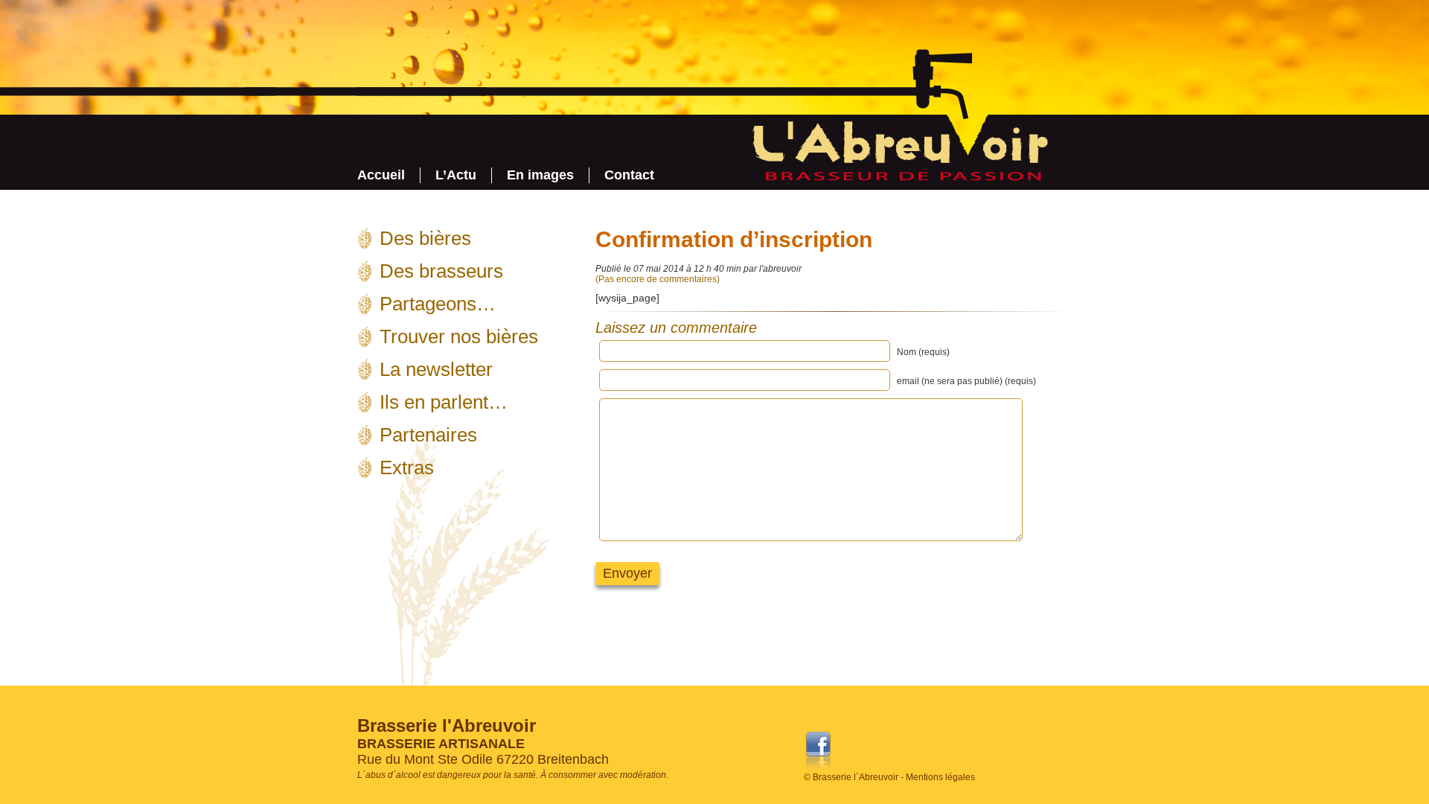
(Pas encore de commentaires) (657, 279)
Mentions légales (940, 777)
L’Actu (455, 175)
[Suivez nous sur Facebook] (818, 770)
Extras (407, 467)
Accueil (381, 175)
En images (540, 175)
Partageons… (438, 304)
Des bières (425, 238)
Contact (629, 175)
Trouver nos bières (459, 336)
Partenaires (428, 435)
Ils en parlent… (444, 402)
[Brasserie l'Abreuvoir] (897, 178)
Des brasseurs (441, 271)
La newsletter (436, 369)
